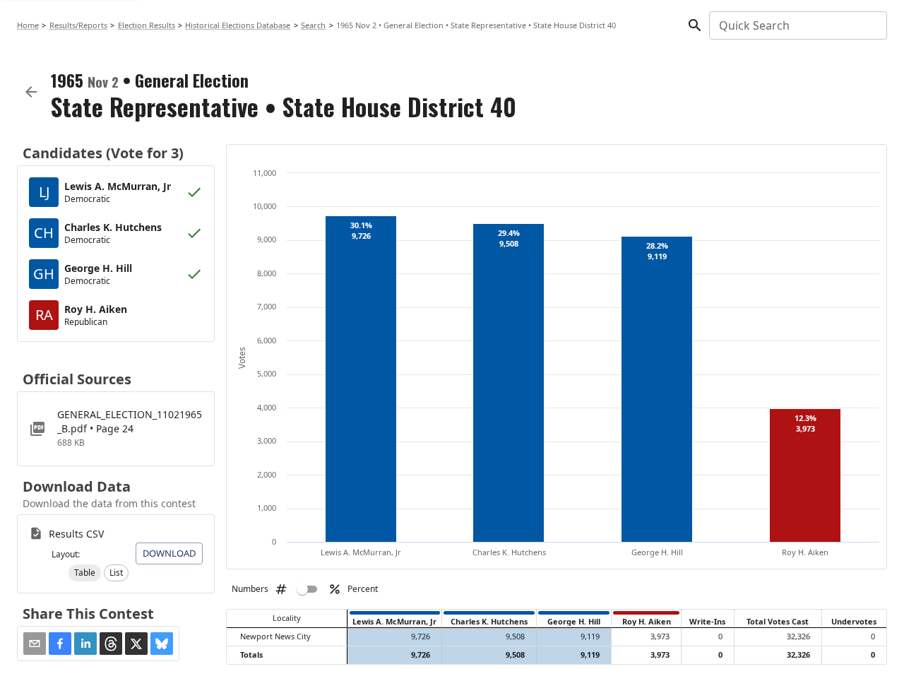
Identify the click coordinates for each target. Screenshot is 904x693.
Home (28, 25)
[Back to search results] (31, 92)
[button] (85, 572)
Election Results (146, 25)
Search (313, 25)
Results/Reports (78, 25)
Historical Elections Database (237, 25)
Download (169, 553)
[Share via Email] (34, 643)
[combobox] (797, 25)
